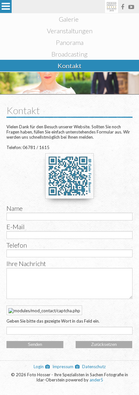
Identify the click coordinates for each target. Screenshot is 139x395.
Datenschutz (94, 366)
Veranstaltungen (69, 31)
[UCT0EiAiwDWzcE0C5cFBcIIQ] (131, 6)
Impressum (62, 366)
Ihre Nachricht (26, 263)
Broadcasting (69, 54)
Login (39, 366)
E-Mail (15, 227)
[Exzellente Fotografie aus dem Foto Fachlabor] (111, 6)
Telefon (16, 245)
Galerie (69, 19)
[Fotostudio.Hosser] (122, 6)
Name (14, 208)
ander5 (96, 379)
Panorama (69, 42)
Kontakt (69, 65)
